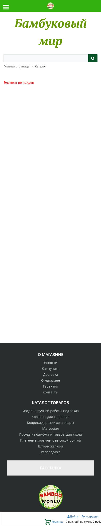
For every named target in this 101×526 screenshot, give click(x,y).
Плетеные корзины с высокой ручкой (50, 440)
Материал (50, 428)
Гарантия (50, 386)
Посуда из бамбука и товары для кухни (50, 434)
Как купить (50, 368)
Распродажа (50, 452)
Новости (50, 362)
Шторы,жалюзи (50, 446)
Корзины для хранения (51, 416)
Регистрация (90, 516)
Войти (74, 516)
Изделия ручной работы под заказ (51, 411)
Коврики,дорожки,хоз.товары (50, 422)
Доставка (50, 374)
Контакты (50, 392)
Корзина (57, 521)
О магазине (50, 380)
